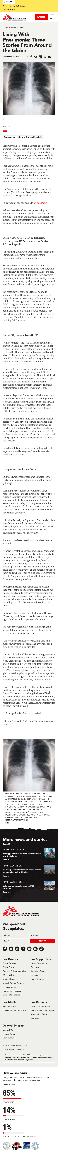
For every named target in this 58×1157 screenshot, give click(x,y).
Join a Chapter (37, 979)
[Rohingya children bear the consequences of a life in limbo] (29, 854)
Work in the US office (40, 1006)
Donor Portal (8, 967)
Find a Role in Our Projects (43, 1010)
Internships (35, 1018)
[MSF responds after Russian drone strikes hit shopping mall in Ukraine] (29, 871)
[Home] (16, 17)
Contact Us (8, 1030)
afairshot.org (40, 203)
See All (6, 844)
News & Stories (17, 27)
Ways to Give (8, 975)
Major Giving (9, 979)
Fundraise (35, 967)
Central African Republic (30, 137)
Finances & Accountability (14, 971)
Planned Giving (9, 987)
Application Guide (39, 1014)
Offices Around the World (14, 1010)
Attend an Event (38, 971)
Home (5, 27)
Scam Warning (9, 1037)
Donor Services (9, 963)
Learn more (9, 9)
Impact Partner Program (13, 983)
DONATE (41, 17)
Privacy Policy (9, 1033)
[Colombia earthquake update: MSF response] (29, 887)
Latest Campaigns (39, 963)
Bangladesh (9, 137)
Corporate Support (11, 994)
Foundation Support (12, 991)
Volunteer (35, 975)
